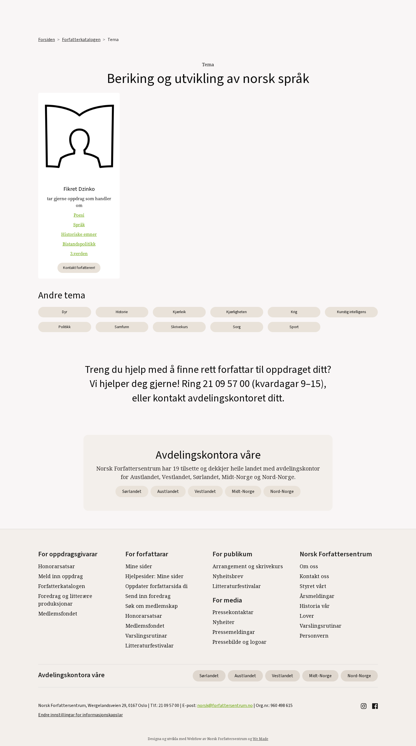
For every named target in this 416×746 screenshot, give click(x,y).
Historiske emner (79, 234)
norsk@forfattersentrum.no (225, 705)
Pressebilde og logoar (240, 641)
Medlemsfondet (57, 613)
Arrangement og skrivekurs (248, 566)
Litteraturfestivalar (149, 645)
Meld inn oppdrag (60, 576)
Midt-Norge (243, 491)
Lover (307, 615)
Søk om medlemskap (151, 605)
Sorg (237, 327)
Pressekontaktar (233, 612)
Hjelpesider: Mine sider (154, 576)
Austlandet (168, 491)
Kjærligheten (236, 312)
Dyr (64, 312)
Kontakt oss (314, 576)
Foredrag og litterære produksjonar (65, 600)
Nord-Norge (282, 491)
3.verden (79, 253)
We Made (260, 738)
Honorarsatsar (56, 566)
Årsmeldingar (317, 596)
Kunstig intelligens (351, 312)
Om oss (309, 566)
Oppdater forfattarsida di (156, 586)
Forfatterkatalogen (81, 40)
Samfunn (122, 327)
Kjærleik (179, 312)
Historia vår (315, 605)
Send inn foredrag (148, 596)
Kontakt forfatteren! (79, 267)
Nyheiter (224, 622)
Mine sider (138, 566)
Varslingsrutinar (146, 635)
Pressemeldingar (234, 632)
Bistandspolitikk (79, 244)
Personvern (314, 635)
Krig (294, 312)
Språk (79, 225)
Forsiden (46, 40)
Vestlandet (205, 491)
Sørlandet (131, 491)
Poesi (79, 215)
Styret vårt (313, 586)
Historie (122, 312)
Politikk (65, 327)
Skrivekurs (179, 327)
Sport (294, 327)
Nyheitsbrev (228, 576)
